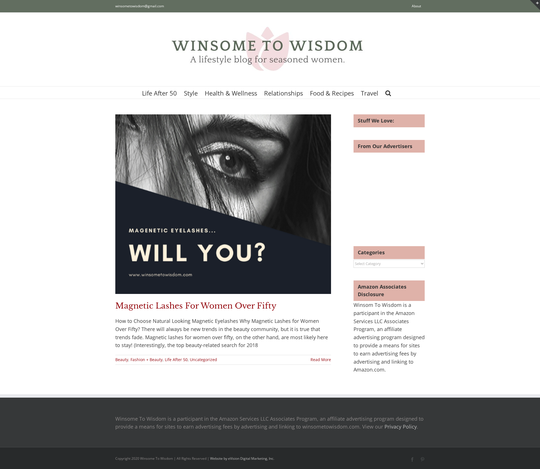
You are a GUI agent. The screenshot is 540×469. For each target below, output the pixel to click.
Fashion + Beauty (146, 359)
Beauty (121, 359)
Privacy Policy (400, 426)
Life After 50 (176, 359)
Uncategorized (203, 359)
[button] (388, 93)
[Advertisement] (401, 192)
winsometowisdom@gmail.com (139, 6)
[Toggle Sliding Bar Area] (535, 5)
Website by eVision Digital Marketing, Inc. (242, 458)
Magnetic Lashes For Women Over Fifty (195, 306)
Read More (320, 359)
